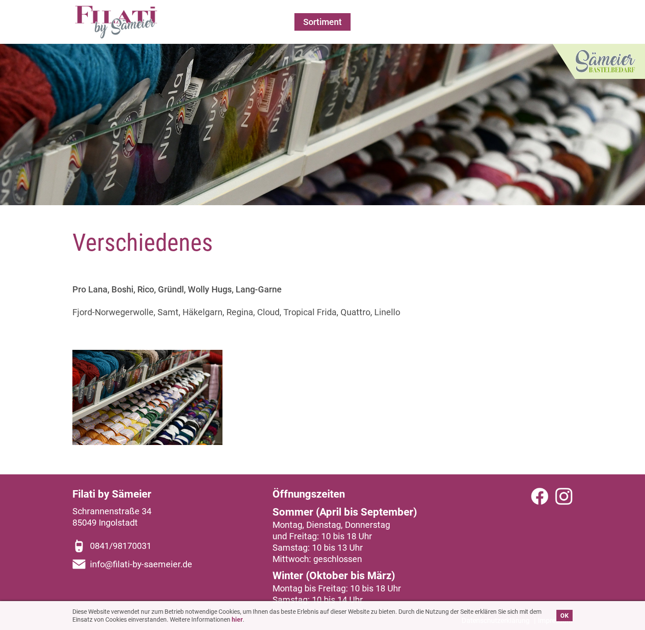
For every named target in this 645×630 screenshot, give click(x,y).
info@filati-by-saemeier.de (141, 564)
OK (564, 615)
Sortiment (322, 22)
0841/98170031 (120, 546)
